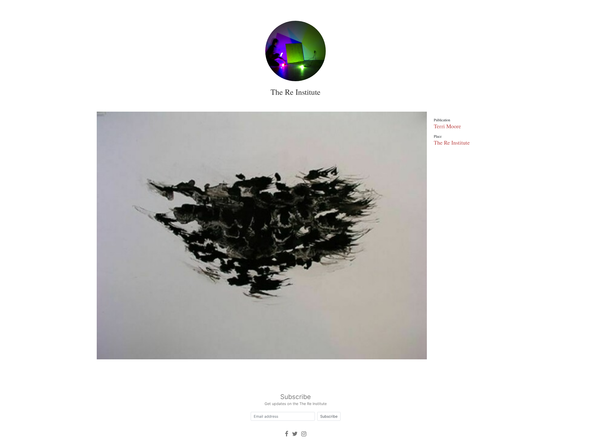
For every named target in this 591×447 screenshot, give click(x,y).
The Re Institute (295, 91)
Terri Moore (447, 126)
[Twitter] (294, 433)
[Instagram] (303, 433)
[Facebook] (286, 433)
